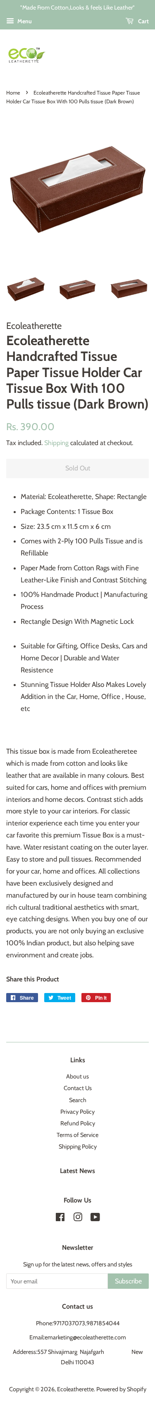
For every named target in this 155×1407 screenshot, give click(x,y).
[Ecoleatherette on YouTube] (95, 1218)
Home (13, 93)
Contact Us (78, 1088)
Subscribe (128, 1281)
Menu (24, 21)
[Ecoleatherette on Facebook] (60, 1218)
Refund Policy (77, 1123)
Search (77, 1100)
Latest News (77, 1171)
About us (77, 1076)
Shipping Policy (78, 1146)
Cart (143, 21)
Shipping (56, 443)
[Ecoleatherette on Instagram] (77, 1218)
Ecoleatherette (75, 1389)
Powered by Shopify (121, 1389)
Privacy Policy (77, 1111)
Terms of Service (77, 1135)
